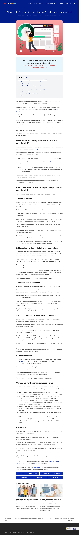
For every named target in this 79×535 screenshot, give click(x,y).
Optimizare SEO (39, 65)
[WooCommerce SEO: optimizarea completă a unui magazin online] (51, 490)
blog (26, 109)
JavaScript (23, 361)
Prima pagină (21, 15)
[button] (74, 3)
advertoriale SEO (38, 467)
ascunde (25, 77)
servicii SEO (52, 461)
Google (37, 149)
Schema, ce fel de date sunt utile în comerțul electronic (59, 520)
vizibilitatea (37, 463)
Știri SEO (44, 67)
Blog (26, 15)
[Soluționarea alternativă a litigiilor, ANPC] (72, 529)
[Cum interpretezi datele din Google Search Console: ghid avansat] (27, 490)
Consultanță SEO (37, 67)
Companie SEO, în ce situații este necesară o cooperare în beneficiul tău (23, 520)
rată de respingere (54, 161)
